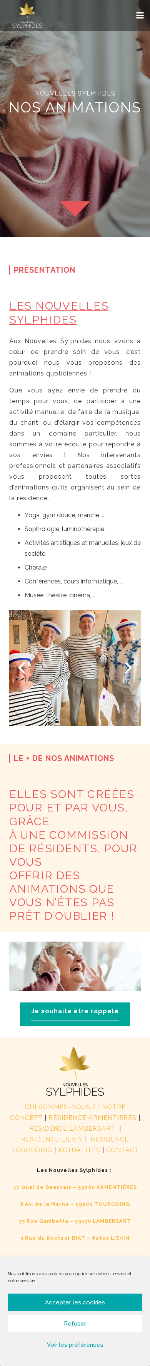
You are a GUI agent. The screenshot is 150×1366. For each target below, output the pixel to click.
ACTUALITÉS (79, 1150)
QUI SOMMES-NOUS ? (60, 1107)
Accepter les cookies (75, 1302)
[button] (140, 15)
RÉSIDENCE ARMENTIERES (92, 1117)
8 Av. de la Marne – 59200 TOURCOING (75, 1204)
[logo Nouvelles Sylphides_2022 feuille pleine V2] (27, 15)
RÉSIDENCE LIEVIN (52, 1139)
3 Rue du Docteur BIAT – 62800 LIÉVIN (75, 1238)
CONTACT (122, 1150)
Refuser (75, 1323)
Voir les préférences (75, 1344)
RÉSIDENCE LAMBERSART (73, 1128)
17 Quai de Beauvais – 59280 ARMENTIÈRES (75, 1187)
